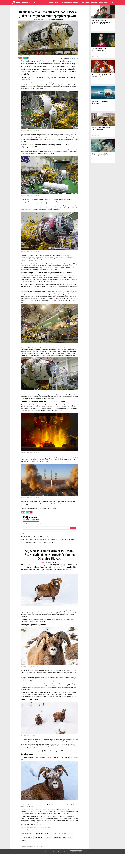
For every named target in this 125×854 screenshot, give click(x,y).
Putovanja (106, 2)
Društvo (51, 2)
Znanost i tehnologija (66, 2)
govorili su (53, 300)
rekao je (59, 406)
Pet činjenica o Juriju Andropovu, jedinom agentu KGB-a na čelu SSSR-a (101, 22)
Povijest (87, 2)
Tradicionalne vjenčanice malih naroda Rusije (102, 76)
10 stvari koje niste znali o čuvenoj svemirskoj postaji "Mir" (38, 542)
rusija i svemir (52, 508)
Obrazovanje (94, 2)
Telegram (76, 58)
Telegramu (41, 824)
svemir (24, 508)
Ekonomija (57, 2)
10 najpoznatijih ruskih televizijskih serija (99, 49)
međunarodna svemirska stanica (37, 508)
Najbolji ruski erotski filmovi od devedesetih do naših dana (102, 155)
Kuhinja (101, 2)
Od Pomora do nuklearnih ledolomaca (100, 102)
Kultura (82, 2)
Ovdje (58, 851)
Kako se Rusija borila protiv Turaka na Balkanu (101, 128)
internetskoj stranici (47, 829)
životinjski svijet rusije (42, 833)
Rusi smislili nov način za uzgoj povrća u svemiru (35, 536)
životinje (53, 833)
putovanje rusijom (27, 837)
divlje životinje (67, 837)
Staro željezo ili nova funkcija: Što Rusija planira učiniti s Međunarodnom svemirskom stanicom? (49, 539)
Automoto (76, 2)
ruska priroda (57, 837)
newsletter (39, 827)
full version (44, 846)
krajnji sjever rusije (27, 833)
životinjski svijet (63, 833)
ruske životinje (39, 837)
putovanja (48, 837)
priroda (24, 840)
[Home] (13, 2)
